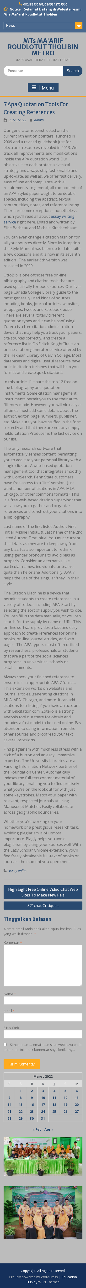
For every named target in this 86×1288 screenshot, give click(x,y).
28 (9, 1118)
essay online (18, 870)
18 (54, 1104)
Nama (10, 993)
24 (43, 1111)
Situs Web (11, 1027)
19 (65, 1104)
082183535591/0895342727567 (45, 4)
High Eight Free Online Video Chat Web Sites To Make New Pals (43, 892)
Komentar (13, 942)
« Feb (37, 1129)
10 (43, 1097)
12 (65, 1097)
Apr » (49, 1129)
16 (32, 1104)
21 (9, 1111)
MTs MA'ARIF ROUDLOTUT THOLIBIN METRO (43, 47)
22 (20, 1111)
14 (9, 1104)
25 (54, 1111)
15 (20, 1104)
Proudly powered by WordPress (33, 1277)
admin (39, 120)
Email (9, 1010)
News (10, 25)
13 (77, 1097)
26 (65, 1111)
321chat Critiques (43, 905)
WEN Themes (48, 1282)
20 (77, 1104)
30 (32, 1118)
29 (20, 1118)
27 (77, 1111)
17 (43, 1104)
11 (54, 1097)
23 (32, 1111)
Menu (48, 87)
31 (43, 1118)
